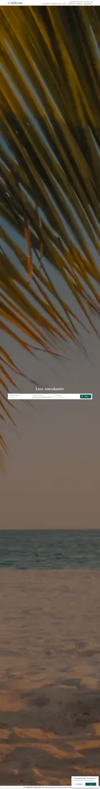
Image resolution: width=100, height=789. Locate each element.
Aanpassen (79, 784)
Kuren (64, 3)
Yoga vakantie (71, 3)
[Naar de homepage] (15, 2)
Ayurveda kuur (46, 3)
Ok (90, 784)
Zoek (86, 396)
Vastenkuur (79, 3)
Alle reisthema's (88, 3)
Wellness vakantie (56, 3)
